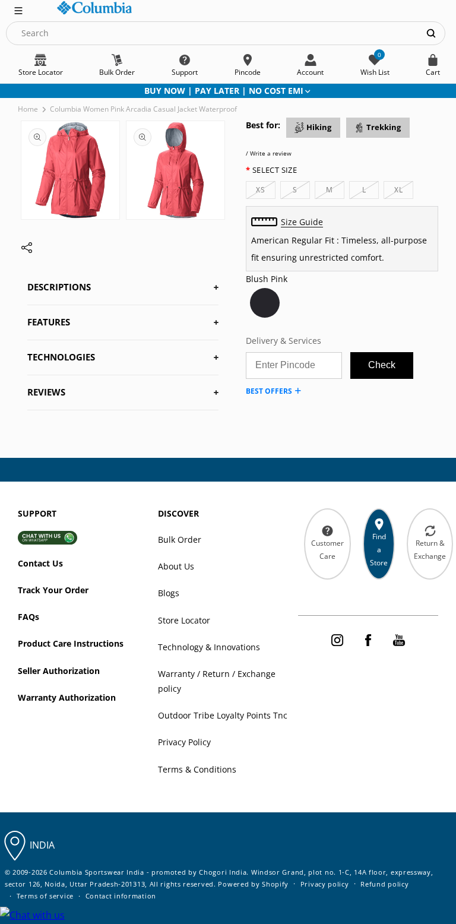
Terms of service (45, 895)
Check (381, 365)
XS (266, 191)
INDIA (42, 845)
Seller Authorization (59, 670)
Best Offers (269, 391)
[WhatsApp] (32, 915)
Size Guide (302, 221)
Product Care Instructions (71, 643)
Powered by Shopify (253, 883)
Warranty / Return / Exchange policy (217, 681)
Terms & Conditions (197, 769)
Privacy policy (324, 883)
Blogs (168, 593)
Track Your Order (53, 590)
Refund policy (384, 883)
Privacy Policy (184, 742)
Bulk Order (179, 539)
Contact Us (40, 563)
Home (28, 109)
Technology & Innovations (209, 647)
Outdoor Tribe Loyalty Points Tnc (222, 715)
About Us (176, 566)
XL (403, 191)
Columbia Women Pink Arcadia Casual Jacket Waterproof (143, 109)
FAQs (28, 616)
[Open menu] (18, 9)
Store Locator (184, 620)
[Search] (431, 33)
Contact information (121, 895)
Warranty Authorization (67, 697)
